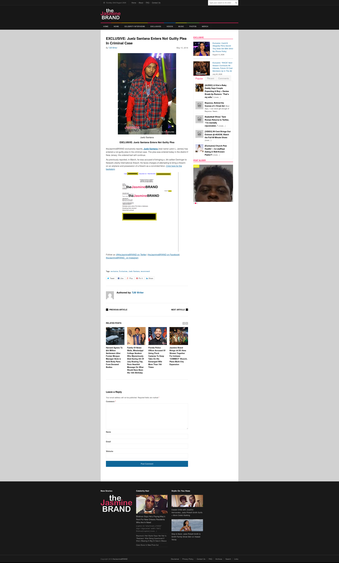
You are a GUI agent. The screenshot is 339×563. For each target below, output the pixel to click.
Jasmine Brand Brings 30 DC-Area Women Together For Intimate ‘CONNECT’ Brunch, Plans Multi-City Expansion (178, 356)
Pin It (141, 278)
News (116, 26)
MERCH (205, 26)
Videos (170, 26)
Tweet (112, 278)
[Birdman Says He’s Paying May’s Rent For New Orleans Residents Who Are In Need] (152, 504)
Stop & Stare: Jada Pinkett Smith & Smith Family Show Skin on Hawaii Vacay (185, 537)
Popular (199, 78)
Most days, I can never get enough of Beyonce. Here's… (217, 107)
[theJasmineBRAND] (111, 14)
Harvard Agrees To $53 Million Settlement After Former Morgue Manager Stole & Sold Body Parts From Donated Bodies (114, 357)
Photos (193, 26)
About (141, 2)
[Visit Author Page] (110, 295)
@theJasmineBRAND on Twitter (131, 254)
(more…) (217, 91)
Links (236, 559)
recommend (145, 271)
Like (121, 278)
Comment (111, 401)
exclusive (114, 271)
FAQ (147, 2)
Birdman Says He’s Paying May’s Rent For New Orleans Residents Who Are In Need (150, 519)
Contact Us (156, 2)
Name (108, 432)
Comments (223, 78)
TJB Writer (113, 47)
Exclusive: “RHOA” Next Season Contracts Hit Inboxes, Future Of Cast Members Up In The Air (223, 66)
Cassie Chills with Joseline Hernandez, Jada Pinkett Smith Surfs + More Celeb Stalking (186, 512)
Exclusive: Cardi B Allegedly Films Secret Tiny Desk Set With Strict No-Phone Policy (223, 47)
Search (228, 559)
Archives (218, 559)
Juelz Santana (134, 271)
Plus (131, 278)
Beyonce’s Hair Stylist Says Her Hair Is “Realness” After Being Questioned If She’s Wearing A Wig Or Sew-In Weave (151, 538)
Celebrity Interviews (134, 26)
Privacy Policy (187, 559)
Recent (210, 78)
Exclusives (155, 26)
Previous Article (118, 309)
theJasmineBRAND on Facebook (163, 254)
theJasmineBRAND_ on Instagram (122, 257)
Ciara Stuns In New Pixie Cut (147, 545)
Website (109, 451)
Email (108, 441)
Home (133, 2)
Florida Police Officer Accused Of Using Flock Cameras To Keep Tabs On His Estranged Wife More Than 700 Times (156, 357)
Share (151, 278)
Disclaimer (175, 559)
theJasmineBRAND (120, 559)
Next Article (178, 309)
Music (181, 26)
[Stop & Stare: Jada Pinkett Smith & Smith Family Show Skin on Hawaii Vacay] (187, 525)
